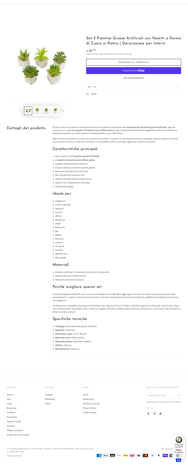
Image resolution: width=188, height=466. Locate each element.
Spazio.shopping (19, 449)
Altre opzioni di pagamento (134, 77)
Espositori (12, 417)
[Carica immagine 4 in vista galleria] (55, 111)
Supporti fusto (14, 421)
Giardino (11, 412)
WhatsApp (50, 399)
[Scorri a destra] (63, 111)
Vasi (9, 399)
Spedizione (88, 399)
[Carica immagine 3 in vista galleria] (46, 111)
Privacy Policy (89, 408)
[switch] (179, 455)
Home (10, 394)
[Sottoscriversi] (179, 395)
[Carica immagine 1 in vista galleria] (28, 111)
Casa (9, 403)
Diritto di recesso (91, 403)
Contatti (11, 426)
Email (47, 403)
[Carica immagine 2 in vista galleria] (37, 111)
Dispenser (12, 408)
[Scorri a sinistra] (20, 111)
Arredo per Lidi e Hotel (18, 434)
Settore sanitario (15, 430)
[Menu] (183, 436)
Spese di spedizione (107, 54)
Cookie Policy (89, 412)
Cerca (85, 394)
